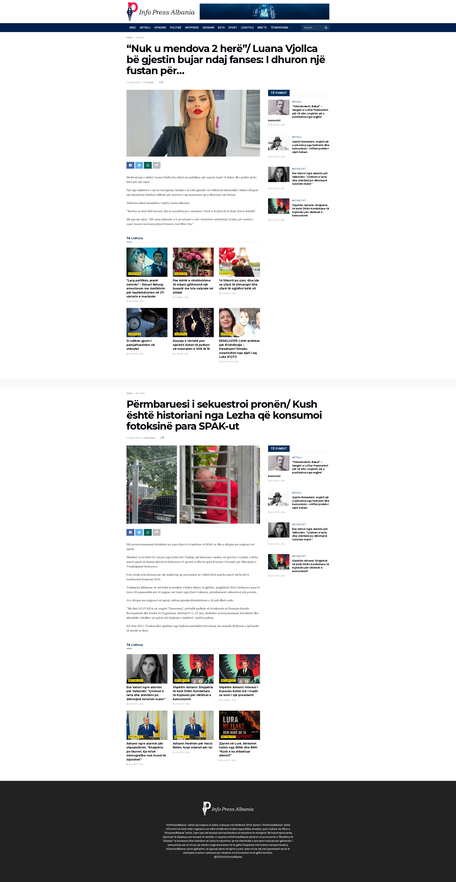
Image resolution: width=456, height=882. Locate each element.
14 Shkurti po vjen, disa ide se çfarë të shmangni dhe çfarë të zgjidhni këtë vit (239, 284)
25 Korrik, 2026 (136, 301)
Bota (221, 27)
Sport (233, 27)
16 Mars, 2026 (181, 297)
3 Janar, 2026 (181, 354)
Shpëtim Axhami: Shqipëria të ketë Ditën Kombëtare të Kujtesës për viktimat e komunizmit (310, 210)
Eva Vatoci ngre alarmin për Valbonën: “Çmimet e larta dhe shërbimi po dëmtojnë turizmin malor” (310, 178)
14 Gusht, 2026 (228, 760)
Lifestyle (247, 27)
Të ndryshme (279, 27)
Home (129, 37)
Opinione (160, 27)
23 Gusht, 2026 (277, 125)
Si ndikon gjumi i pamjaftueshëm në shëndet (140, 345)
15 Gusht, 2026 (182, 752)
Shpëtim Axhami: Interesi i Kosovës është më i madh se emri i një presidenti (238, 691)
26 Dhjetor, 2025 (229, 361)
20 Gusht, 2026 (135, 764)
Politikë (175, 27)
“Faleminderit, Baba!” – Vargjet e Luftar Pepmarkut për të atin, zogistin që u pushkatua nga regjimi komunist (298, 113)
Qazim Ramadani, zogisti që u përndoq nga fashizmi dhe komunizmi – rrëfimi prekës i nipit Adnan (310, 147)
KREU (132, 27)
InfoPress (192, 27)
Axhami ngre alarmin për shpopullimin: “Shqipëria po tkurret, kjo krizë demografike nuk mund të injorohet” (146, 751)
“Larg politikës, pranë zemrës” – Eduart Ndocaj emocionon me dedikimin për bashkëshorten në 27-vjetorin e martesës (145, 288)
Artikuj (145, 27)
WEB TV (262, 27)
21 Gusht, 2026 (228, 700)
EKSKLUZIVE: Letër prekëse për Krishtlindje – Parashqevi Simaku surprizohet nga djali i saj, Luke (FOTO (239, 349)
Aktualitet (299, 169)
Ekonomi (208, 27)
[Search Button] (326, 27)
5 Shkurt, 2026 (135, 354)
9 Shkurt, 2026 (228, 293)
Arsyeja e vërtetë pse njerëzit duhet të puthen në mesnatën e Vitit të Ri (191, 345)
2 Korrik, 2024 (133, 82)
